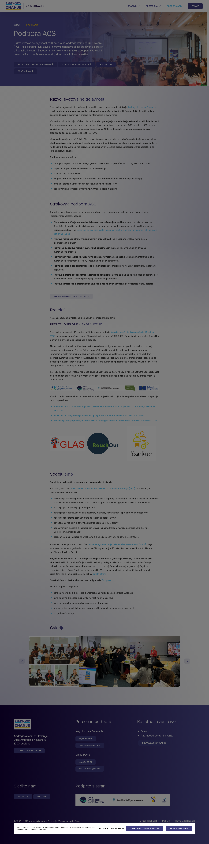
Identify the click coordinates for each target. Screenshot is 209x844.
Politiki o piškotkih (39, 829)
